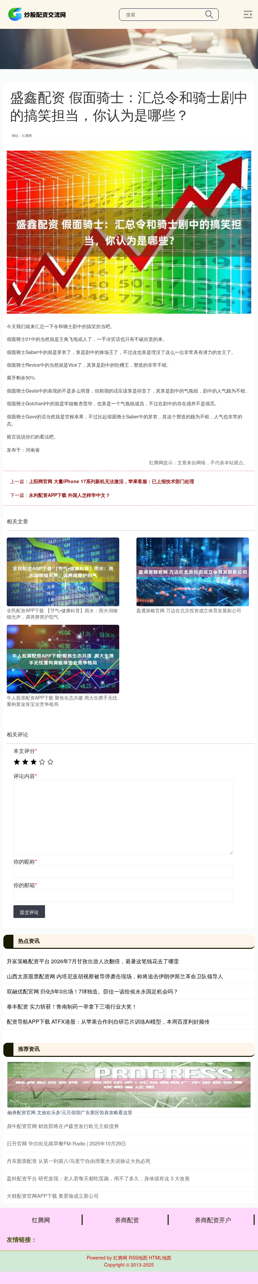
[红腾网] (38, 13)
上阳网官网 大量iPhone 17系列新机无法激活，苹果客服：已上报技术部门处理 (111, 481)
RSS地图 (138, 1257)
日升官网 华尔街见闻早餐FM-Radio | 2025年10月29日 (66, 1143)
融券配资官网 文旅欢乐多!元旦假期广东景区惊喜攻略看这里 (69, 1112)
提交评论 (29, 912)
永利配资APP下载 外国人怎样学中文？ (69, 495)
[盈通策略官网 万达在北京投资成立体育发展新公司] (192, 571)
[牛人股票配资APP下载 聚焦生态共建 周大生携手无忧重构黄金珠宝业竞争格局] (63, 658)
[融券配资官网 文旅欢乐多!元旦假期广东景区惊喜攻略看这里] (129, 1083)
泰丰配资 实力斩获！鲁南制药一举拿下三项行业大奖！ (72, 1006)
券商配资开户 (213, 1219)
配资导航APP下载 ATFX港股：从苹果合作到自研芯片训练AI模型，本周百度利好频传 (108, 1021)
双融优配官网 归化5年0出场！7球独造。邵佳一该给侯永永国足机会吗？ (92, 991)
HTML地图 (160, 1257)
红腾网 (41, 1219)
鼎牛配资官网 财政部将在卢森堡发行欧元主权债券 (63, 1125)
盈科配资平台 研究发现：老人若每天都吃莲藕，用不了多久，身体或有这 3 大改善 (98, 1178)
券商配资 (127, 1219)
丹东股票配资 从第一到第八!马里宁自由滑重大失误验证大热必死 (78, 1160)
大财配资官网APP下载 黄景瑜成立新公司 (53, 1195)
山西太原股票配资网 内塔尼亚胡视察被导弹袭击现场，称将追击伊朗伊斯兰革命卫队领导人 (115, 976)
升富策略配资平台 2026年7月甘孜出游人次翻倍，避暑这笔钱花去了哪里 (93, 961)
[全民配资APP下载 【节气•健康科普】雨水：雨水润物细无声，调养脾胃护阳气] (63, 571)
